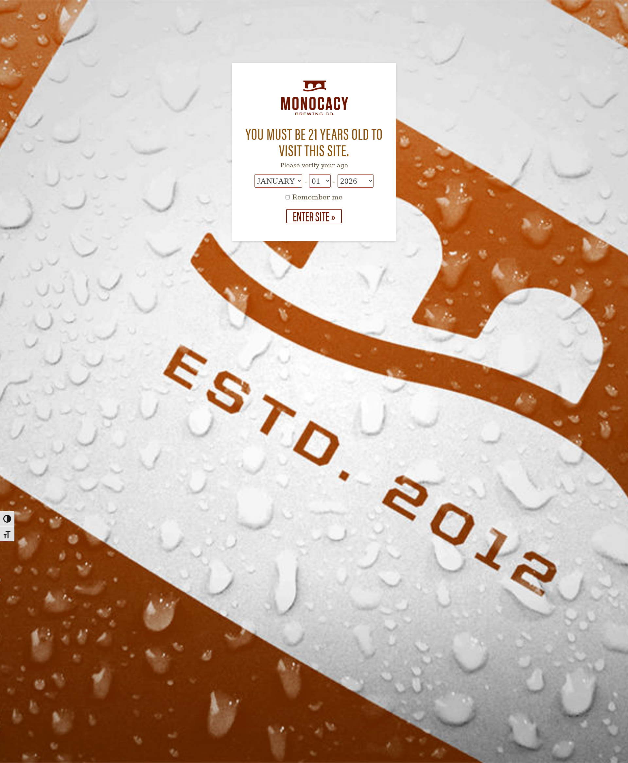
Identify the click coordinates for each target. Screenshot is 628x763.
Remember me (316, 197)
